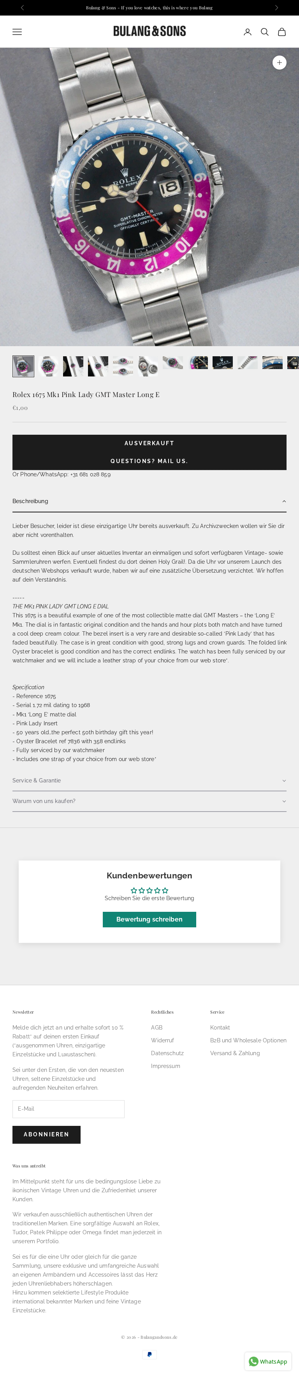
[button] (149, 501)
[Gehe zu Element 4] (98, 366)
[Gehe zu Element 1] (23, 366)
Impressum (165, 1066)
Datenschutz (167, 1053)
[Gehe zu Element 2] (48, 366)
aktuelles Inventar (120, 553)
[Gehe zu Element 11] (272, 362)
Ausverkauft (150, 443)
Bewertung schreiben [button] (149, 919)
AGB (156, 1027)
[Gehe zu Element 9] (223, 362)
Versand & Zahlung (235, 1053)
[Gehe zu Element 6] (148, 366)
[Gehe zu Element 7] (173, 362)
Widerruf (162, 1040)
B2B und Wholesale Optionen (248, 1040)
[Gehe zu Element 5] (123, 366)
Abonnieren (46, 1134)
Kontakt (220, 1027)
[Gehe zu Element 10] (248, 362)
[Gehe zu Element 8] (198, 362)
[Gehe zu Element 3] (73, 366)
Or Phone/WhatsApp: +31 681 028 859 (61, 474)
